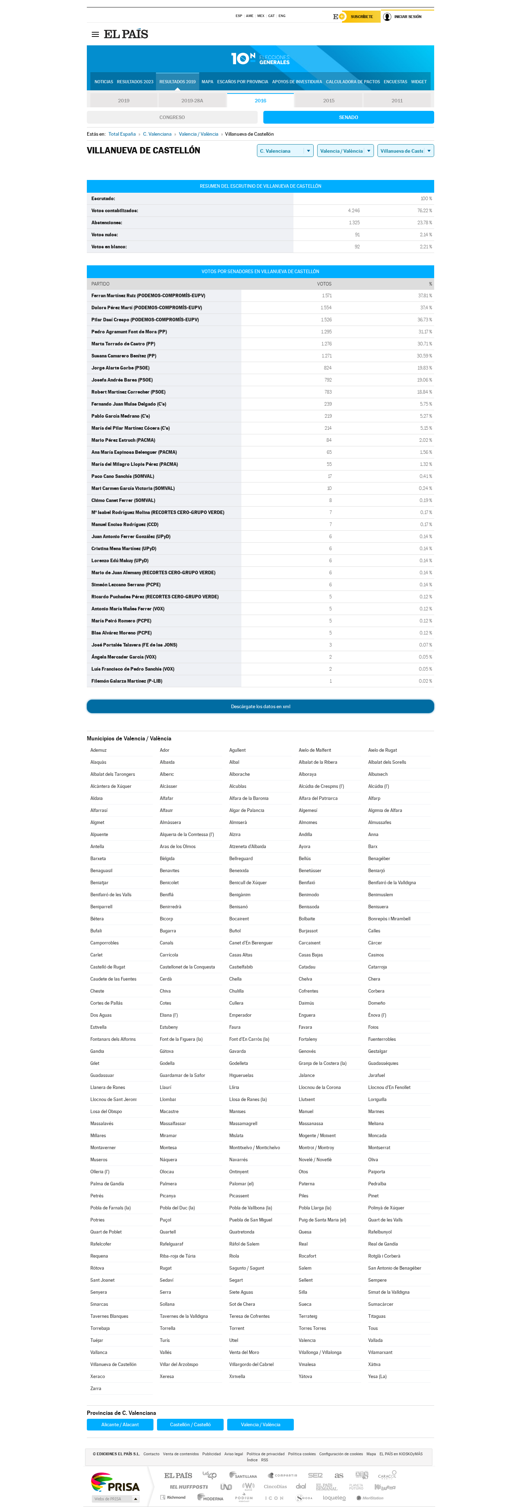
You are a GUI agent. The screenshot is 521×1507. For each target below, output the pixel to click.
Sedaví (166, 1280)
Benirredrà (170, 906)
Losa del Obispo (106, 1111)
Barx (372, 846)
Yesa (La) (377, 1376)
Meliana (376, 1123)
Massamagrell (243, 1123)
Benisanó (238, 906)
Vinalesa (307, 1364)
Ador (164, 750)
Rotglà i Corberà (384, 1256)
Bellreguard (241, 858)
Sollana (167, 1304)
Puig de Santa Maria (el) (322, 1220)
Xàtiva (374, 1364)
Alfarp (374, 798)
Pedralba (377, 1183)
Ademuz (98, 750)
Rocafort (307, 1256)
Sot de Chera (242, 1304)
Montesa (168, 1147)
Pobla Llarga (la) (315, 1207)
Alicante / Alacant (120, 1424)
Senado (348, 117)
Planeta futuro (353, 1486)
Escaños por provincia (242, 81)
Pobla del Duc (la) (177, 1207)
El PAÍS (178, 1476)
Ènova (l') (377, 1015)
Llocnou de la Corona (320, 1087)
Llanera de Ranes (107, 1087)
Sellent (306, 1280)
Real (303, 1244)
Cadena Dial (301, 1486)
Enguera (307, 1015)
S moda (303, 1497)
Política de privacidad (266, 1454)
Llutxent (307, 1099)
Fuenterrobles (382, 1039)
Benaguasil (101, 870)
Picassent (239, 1195)
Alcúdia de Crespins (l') (321, 786)
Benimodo (309, 894)
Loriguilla (377, 1099)
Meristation (369, 1497)
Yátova (305, 1376)
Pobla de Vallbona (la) (250, 1207)
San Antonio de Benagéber (394, 1268)
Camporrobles (104, 943)
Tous (373, 1328)
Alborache (239, 774)
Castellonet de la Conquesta (187, 967)
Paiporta (376, 1171)
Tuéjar (96, 1340)
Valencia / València (260, 1424)
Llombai (168, 1099)
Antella (97, 846)
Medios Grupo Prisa (115, 1499)
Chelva (305, 979)
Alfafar (166, 798)
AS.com (336, 1476)
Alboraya (307, 774)
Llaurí (165, 1087)
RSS (264, 1460)
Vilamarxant (380, 1352)
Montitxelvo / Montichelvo (254, 1147)
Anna (373, 834)
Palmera (168, 1183)
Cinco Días (274, 1486)
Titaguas (377, 1316)
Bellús (305, 858)
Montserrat (379, 1147)
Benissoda (309, 906)
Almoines (308, 822)
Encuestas (395, 81)
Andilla (305, 834)
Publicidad (211, 1454)
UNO (227, 1486)
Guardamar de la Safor (182, 1075)
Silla (303, 1292)
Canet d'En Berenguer (251, 943)
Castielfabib (241, 967)
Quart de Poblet (106, 1232)
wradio (247, 1486)
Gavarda (237, 1051)
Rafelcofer (100, 1244)
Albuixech (378, 774)
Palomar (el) (241, 1183)
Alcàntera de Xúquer (110, 786)
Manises (237, 1111)
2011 (397, 100)
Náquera (168, 1159)
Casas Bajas (311, 955)
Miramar (168, 1135)
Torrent (236, 1328)
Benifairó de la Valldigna (392, 882)
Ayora (304, 846)
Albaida (167, 762)
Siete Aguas (241, 1292)
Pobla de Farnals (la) (110, 1207)
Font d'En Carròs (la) (249, 1039)
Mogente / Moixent (317, 1135)
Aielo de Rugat (382, 750)
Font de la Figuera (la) (181, 1039)
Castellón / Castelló (190, 1424)
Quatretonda (241, 1232)
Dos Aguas (101, 1015)
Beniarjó (376, 870)
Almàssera (170, 822)
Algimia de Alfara (385, 810)
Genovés (307, 1051)
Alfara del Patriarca (318, 798)
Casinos (376, 955)
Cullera (236, 1003)
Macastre (169, 1111)
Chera (374, 979)
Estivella (98, 1027)
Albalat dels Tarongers (112, 774)
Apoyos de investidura (297, 81)
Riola (234, 1256)
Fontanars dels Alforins (113, 1039)
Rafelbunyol (380, 1232)
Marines (376, 1111)
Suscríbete (362, 16)
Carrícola (169, 955)
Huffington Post (187, 1486)
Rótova (97, 1268)
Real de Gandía (383, 1244)
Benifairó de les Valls (110, 894)
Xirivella (237, 1376)
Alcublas (237, 786)
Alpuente (99, 834)
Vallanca (98, 1352)
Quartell (168, 1232)
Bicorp (166, 918)
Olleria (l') (100, 1171)
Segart (236, 1280)
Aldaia (96, 798)
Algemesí (308, 810)
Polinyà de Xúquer (386, 1207)
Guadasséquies (383, 1063)
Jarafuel (376, 1075)
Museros (98, 1159)
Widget (419, 81)
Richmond (173, 1497)
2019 (123, 100)
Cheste (97, 991)
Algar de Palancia (246, 810)
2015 (329, 100)
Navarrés (238, 1159)
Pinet (373, 1195)
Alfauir (166, 810)
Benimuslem (380, 894)
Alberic (167, 774)
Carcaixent (309, 943)
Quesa (305, 1232)
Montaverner (103, 1147)
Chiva (165, 991)
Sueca (305, 1304)
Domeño (376, 1003)
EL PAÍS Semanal (327, 1486)
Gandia (97, 1051)
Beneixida (239, 870)
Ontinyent (238, 1171)
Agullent (237, 750)
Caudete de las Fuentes (113, 979)
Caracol (385, 1476)
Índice (252, 1460)
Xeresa (167, 1376)
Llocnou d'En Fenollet (389, 1087)
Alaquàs (98, 762)
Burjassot (308, 930)
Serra (165, 1292)
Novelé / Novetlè (315, 1159)
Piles (303, 1195)
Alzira (235, 834)
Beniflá (167, 894)
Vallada (375, 1340)
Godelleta (238, 1063)
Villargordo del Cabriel (251, 1364)
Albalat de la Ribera (318, 762)
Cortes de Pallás (106, 1003)
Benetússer (310, 870)
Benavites (169, 870)
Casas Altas (240, 955)
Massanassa (311, 1123)
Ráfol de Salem (244, 1244)
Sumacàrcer (380, 1304)
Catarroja (377, 967)
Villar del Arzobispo (179, 1364)
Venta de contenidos (181, 1454)
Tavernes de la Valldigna (184, 1316)
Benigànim (240, 894)
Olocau (167, 1171)
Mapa (207, 81)
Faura (235, 1027)
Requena (99, 1256)
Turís (165, 1340)
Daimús (306, 1003)
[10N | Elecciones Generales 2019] (260, 58)
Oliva (373, 1159)
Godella (167, 1063)
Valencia (307, 1340)
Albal (234, 762)
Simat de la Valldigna (389, 1292)
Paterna (307, 1183)
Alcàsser (168, 786)
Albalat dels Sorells (387, 762)
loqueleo (335, 1497)
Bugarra (168, 930)
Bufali (96, 930)
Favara (305, 1027)
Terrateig (308, 1316)
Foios (373, 1027)
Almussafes (379, 822)
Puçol (165, 1220)
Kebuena (378, 1486)
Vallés (166, 1352)
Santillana (245, 1476)
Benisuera (378, 906)
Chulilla (236, 991)
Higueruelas (241, 1075)
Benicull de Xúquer (248, 882)
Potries (97, 1220)
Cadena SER (313, 1476)
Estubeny (169, 1027)
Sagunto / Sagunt (246, 1268)
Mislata (236, 1135)
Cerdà (166, 979)
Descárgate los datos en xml (260, 706)
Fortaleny (308, 1039)
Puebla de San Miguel (250, 1220)
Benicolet (169, 882)
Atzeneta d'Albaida (247, 846)
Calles (374, 930)
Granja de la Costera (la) (323, 1063)
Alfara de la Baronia (249, 798)
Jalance (307, 1075)
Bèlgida (167, 858)
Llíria (234, 1087)
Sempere (377, 1280)
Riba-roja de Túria (178, 1256)
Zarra (95, 1388)
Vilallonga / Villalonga (320, 1352)
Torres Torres (312, 1328)
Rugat (166, 1268)
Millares (98, 1135)
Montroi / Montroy (316, 1147)
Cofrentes (308, 991)
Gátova (167, 1051)
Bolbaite (307, 918)
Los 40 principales (212, 1476)
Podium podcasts (243, 1497)
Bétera (97, 918)
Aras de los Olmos (178, 846)
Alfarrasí (98, 810)
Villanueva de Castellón (113, 1364)
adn (359, 1476)
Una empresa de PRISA (115, 1482)
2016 (260, 100)
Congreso (172, 117)
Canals (166, 943)
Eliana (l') (169, 1015)
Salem (305, 1268)
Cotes (165, 1003)
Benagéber (379, 858)
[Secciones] (95, 34)
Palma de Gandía (107, 1183)
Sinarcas (99, 1304)
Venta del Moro (244, 1352)
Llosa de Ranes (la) (248, 1099)
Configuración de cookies (341, 1454)
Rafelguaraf (171, 1244)
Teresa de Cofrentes (249, 1316)
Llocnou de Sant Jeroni (113, 1099)
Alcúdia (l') (378, 786)
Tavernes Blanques (109, 1316)
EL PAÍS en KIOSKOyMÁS (401, 1454)
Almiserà (238, 822)
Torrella (167, 1328)
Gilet (94, 1063)
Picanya (168, 1195)
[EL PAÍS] (127, 34)
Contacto (151, 1454)
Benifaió (307, 882)
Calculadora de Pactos (353, 81)
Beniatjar (99, 882)
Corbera (376, 991)
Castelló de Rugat (107, 967)
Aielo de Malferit (315, 750)
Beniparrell (101, 906)
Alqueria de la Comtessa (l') (187, 834)
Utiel (233, 1340)
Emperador (240, 1015)
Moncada (377, 1135)
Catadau (307, 967)
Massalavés (101, 1123)
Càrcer (375, 943)
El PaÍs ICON (274, 1497)
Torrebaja (100, 1328)
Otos (303, 1171)
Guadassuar (102, 1075)
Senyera (98, 1292)
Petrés (96, 1195)
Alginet (97, 822)
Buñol (235, 930)
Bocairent (239, 918)
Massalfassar (173, 1123)
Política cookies (302, 1454)
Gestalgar (377, 1051)
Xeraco (97, 1376)
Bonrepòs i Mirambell (389, 918)
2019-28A (192, 100)
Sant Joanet (102, 1280)
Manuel (306, 1111)
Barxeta (98, 858)
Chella (235, 979)
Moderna (208, 1497)
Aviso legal (233, 1454)
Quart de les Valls (385, 1220)
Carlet (96, 955)
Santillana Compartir (283, 1476)
